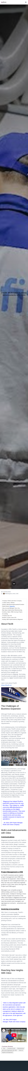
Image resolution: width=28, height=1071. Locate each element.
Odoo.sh (21, 1050)
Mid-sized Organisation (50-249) (9, 1050)
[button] (26, 2)
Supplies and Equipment (7, 1052)
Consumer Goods (11, 1048)
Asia (4, 1048)
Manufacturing (20, 1048)
